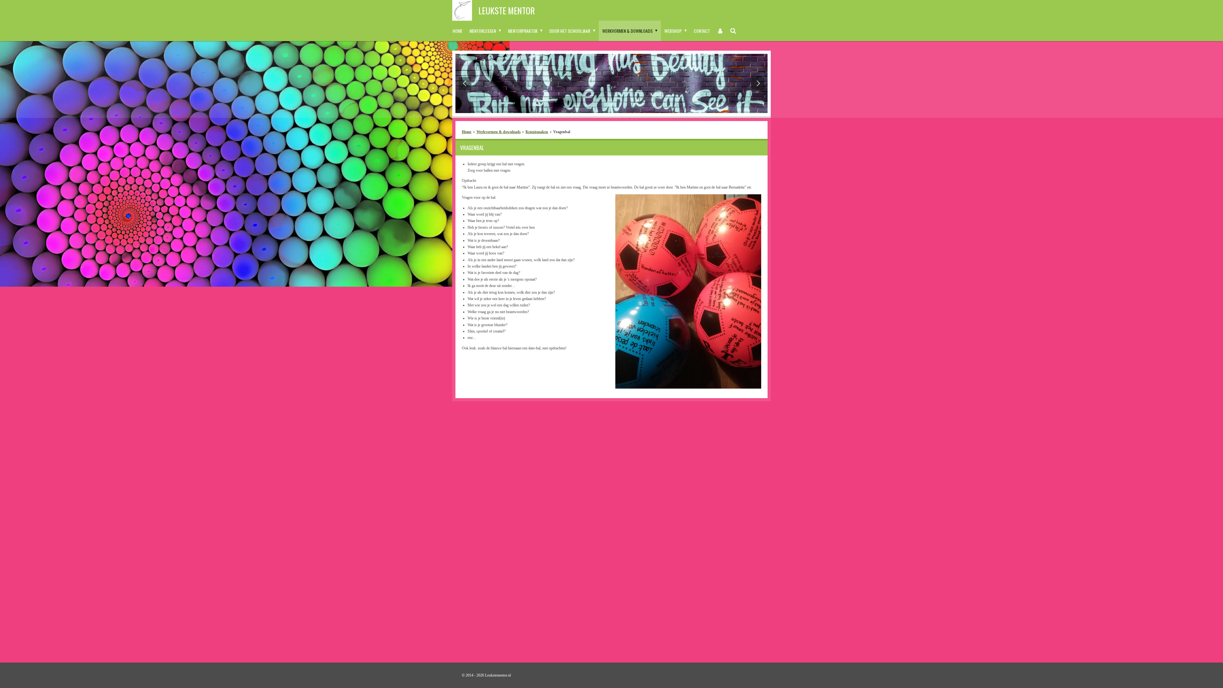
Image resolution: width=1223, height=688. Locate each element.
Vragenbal (561, 132)
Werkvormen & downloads (498, 132)
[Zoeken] (733, 31)
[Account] (720, 31)
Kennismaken (537, 132)
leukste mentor (506, 10)
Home (466, 132)
